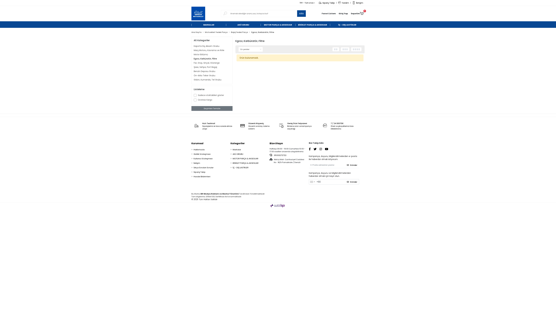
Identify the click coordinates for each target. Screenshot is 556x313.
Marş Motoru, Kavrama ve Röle (209, 50)
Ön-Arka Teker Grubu (204, 75)
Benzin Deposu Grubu (204, 71)
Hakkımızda (199, 149)
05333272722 (280, 155)
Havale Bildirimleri (202, 176)
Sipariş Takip (328, 2)
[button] (343, 13)
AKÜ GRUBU (238, 154)
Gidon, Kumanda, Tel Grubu (207, 79)
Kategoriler (238, 143)
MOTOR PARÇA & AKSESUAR (245, 158)
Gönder (353, 165)
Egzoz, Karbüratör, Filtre (205, 58)
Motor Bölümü (201, 54)
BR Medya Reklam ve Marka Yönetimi (220, 193)
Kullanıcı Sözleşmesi (203, 158)
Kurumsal (197, 143)
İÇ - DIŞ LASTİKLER (240, 167)
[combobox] (312, 181)
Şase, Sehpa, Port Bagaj (205, 67)
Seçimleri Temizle (212, 108)
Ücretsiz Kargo (205, 99)
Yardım (345, 2)
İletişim (359, 2)
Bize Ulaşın (276, 143)
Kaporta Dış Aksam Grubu (206, 46)
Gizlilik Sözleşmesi (202, 154)
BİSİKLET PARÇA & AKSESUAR (245, 163)
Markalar (237, 149)
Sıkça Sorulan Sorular (204, 167)
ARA (301, 13)
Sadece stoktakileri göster (211, 95)
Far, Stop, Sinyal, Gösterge (207, 62)
